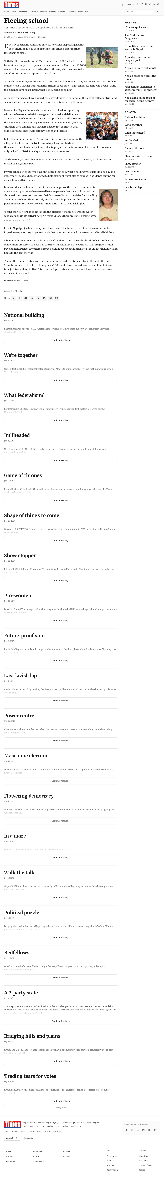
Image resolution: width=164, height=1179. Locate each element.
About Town (83, 12)
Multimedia (23, 12)
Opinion (43, 12)
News (14, 12)
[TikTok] (158, 4)
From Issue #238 (30, 37)
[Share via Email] (56, 298)
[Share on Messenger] (25, 298)
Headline (19, 291)
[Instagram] (150, 4)
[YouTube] (146, 4)
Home (6, 12)
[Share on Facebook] (19, 298)
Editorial (34, 12)
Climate (52, 12)
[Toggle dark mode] (157, 11)
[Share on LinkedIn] (31, 298)
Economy (71, 12)
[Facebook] (137, 4)
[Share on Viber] (50, 298)
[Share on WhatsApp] (38, 298)
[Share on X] (13, 298)
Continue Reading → (61, 340)
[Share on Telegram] (44, 298)
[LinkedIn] (154, 4)
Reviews (61, 12)
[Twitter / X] (142, 4)
